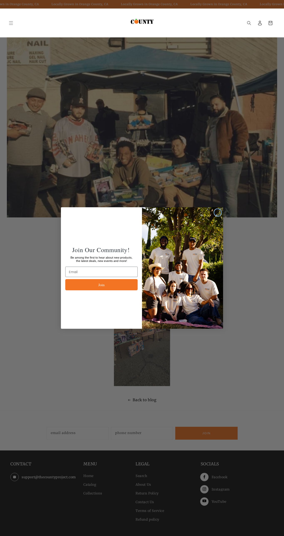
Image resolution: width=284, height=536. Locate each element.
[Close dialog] (217, 212)
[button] (249, 23)
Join (101, 284)
